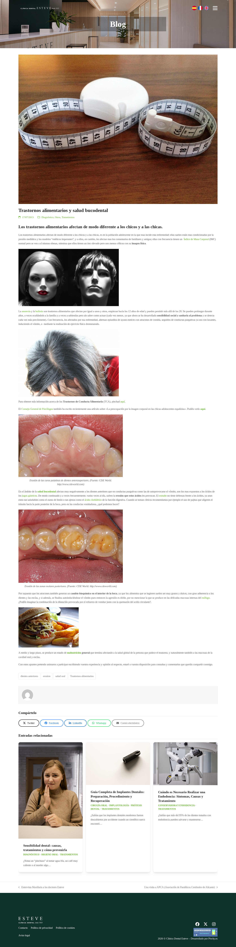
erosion (46, 676)
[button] (215, 8)
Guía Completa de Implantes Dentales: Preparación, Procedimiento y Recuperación (117, 796)
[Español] (194, 8)
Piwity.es (213, 938)
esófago (206, 597)
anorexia (26, 311)
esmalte (163, 495)
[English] (206, 8)
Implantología (119, 805)
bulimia (39, 311)
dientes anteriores (29, 676)
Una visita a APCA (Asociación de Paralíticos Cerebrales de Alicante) (179, 887)
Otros (57, 217)
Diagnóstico (48, 217)
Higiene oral (49, 854)
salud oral (60, 676)
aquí (122, 401)
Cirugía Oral (99, 805)
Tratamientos (68, 217)
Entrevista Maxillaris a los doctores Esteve (41, 887)
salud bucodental (46, 491)
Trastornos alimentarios (82, 676)
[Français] (200, 8)
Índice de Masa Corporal (196, 239)
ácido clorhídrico (93, 499)
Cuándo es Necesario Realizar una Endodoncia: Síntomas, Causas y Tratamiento (181, 796)
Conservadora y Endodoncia (176, 805)
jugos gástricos (29, 495)
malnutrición (74, 652)
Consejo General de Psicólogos (37, 409)
